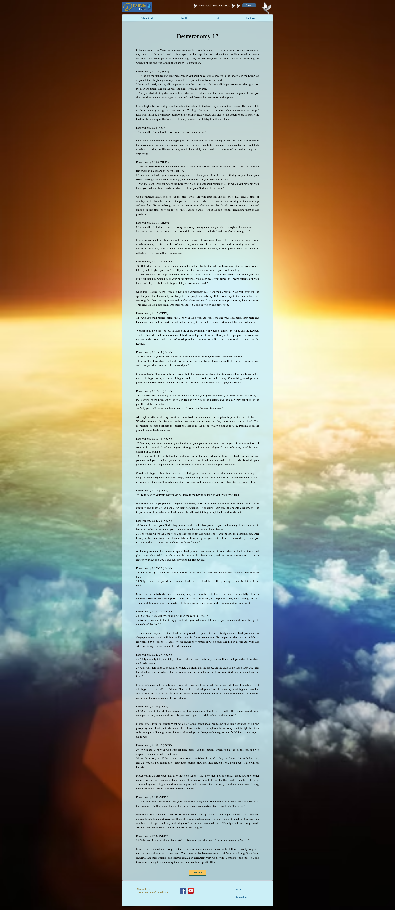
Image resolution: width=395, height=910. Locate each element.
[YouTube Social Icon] (191, 891)
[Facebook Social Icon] (183, 891)
